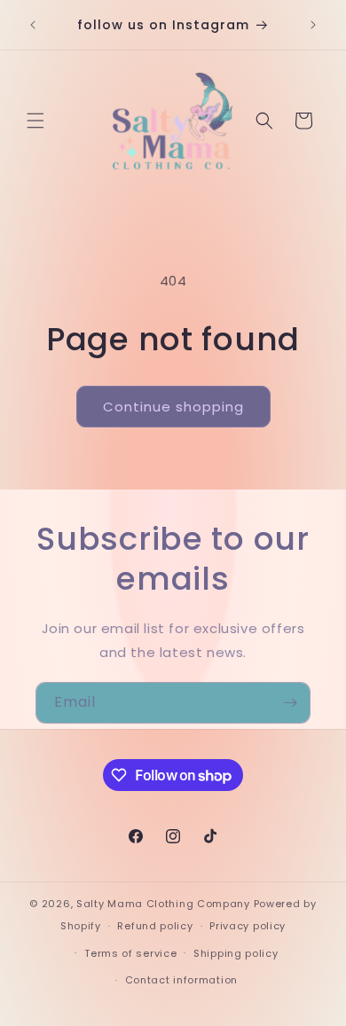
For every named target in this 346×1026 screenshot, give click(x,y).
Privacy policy (247, 926)
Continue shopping (173, 406)
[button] (35, 120)
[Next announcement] (313, 24)
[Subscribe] (290, 703)
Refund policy (155, 926)
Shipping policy (236, 953)
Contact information (181, 980)
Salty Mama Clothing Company (163, 904)
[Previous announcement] (32, 24)
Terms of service (130, 953)
